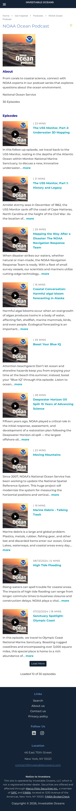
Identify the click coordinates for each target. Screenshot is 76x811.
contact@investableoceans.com (38, 765)
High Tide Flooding (47, 565)
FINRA (27, 792)
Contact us (38, 711)
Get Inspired (21, 15)
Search (38, 700)
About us (38, 706)
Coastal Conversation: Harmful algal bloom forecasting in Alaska (49, 293)
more (27, 168)
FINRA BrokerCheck (57, 796)
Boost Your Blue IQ (47, 344)
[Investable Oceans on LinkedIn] (34, 733)
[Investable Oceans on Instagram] (42, 733)
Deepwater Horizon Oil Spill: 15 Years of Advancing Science (53, 404)
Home (6, 15)
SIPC (14, 792)
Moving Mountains (47, 454)
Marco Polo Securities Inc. (42, 788)
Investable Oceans (51, 803)
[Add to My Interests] (71, 25)
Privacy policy (38, 716)
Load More (38, 663)
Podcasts (38, 15)
